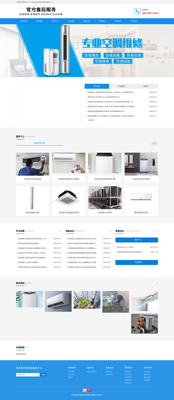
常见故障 (71, 21)
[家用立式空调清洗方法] (58, 301)
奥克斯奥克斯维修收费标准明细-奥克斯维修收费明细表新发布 (82, 253)
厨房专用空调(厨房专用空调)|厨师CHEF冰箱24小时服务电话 (82, 243)
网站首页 (24, 21)
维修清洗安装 (92, 372)
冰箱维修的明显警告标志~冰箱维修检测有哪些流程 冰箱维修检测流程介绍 (82, 248)
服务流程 (87, 21)
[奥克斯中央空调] (144, 324)
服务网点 (102, 21)
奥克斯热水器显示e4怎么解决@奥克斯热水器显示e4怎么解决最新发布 (82, 267)
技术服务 (71, 372)
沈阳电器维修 (21, 354)
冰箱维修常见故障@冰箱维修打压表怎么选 (33, 248)
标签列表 (147, 374)
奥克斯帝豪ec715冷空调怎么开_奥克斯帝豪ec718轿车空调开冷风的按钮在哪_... (112, 116)
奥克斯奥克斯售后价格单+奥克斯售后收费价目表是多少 (33, 257)
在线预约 (109, 374)
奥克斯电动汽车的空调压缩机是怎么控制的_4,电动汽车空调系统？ (82, 257)
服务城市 (128, 383)
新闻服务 (39, 21)
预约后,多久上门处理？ (125, 247)
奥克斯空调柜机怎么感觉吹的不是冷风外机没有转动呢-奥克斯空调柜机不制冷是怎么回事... (33, 267)
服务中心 (55, 21)
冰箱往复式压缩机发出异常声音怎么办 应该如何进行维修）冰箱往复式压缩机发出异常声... (112, 102)
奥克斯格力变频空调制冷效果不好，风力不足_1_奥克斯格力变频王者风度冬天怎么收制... (112, 92)
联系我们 (118, 21)
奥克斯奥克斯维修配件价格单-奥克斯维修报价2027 (106, 111)
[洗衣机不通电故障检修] (29, 299)
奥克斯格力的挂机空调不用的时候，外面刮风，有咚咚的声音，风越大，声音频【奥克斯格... (33, 238)
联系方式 (128, 374)
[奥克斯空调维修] (115, 302)
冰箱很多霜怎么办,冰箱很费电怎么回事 (81, 262)
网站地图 (147, 377)
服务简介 (128, 372)
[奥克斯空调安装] (87, 300)
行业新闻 (71, 374)
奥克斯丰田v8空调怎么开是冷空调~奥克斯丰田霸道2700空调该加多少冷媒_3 (112, 106)
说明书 (70, 377)
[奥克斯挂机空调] (144, 301)
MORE (154, 143)
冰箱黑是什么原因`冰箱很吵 (28, 262)
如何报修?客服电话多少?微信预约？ (130, 252)
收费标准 (128, 380)
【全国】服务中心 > (23, 2)
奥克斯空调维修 (79, 395)
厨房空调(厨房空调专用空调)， (29, 243)
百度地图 (147, 380)
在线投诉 (134, 21)
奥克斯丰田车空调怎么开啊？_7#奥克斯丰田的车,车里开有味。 (33, 253)
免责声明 (128, 377)
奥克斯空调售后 (91, 395)
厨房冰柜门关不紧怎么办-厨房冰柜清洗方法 (104, 97)
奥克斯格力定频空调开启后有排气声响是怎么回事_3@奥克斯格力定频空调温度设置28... (82, 238)
